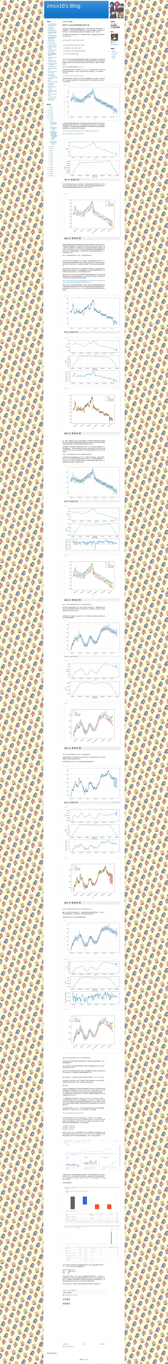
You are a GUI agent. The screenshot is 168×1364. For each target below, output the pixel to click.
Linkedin (114, 54)
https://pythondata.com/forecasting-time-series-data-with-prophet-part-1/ (81, 131)
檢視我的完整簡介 (115, 44)
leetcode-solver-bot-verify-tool (52, 61)
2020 (49, 167)
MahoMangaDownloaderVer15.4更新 (53, 128)
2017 (49, 173)
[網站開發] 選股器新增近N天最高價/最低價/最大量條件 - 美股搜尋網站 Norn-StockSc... (53, 135)
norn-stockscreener (96, 1077)
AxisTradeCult (51, 44)
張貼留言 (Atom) (70, 1346)
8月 (51, 150)
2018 (49, 171)
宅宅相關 (50, 27)
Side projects (115, 52)
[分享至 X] (67, 1292)
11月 (51, 121)
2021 (49, 117)
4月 (51, 158)
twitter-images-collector (51, 99)
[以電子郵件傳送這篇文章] (64, 1292)
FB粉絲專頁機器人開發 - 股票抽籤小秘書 (52, 54)
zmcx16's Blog (63, 6)
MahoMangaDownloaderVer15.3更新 (53, 143)
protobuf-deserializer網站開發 (52, 91)
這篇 (65, 61)
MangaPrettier (51, 66)
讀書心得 (50, 40)
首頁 (84, 1344)
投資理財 (68, 1295)
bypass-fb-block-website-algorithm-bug (52, 47)
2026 (49, 107)
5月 (51, 156)
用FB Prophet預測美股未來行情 (53, 124)
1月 (51, 165)
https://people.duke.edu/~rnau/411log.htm (73, 133)
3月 (51, 161)
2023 (49, 113)
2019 (49, 169)
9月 (51, 148)
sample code (80, 67)
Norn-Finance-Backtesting (51, 75)
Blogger (86, 1359)
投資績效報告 (51, 30)
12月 (51, 119)
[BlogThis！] (66, 1292)
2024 (49, 111)
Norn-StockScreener (85, 69)
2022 (49, 115)
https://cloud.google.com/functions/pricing (73, 1113)
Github (113, 51)
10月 (51, 146)
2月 (51, 163)
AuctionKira (51, 42)
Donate (113, 56)
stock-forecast (74, 1295)
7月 (51, 152)
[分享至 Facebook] (69, 1292)
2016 (49, 175)
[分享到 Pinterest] (71, 1292)
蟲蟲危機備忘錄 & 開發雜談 (52, 38)
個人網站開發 (51, 35)
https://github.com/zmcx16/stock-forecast (73, 75)
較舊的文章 (102, 1344)
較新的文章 (65, 1344)
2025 (49, 109)
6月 (51, 154)
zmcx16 (114, 42)
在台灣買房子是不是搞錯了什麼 (52, 25)
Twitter (113, 58)
